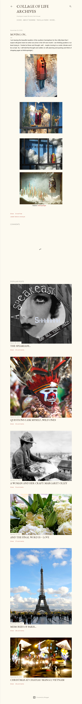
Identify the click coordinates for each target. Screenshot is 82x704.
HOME (19, 20)
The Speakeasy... (20, 346)
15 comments (19, 487)
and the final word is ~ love (29, 537)
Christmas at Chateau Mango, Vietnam (37, 680)
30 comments (19, 350)
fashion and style (20, 216)
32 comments (19, 424)
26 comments (19, 684)
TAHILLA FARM (42, 20)
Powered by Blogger (42, 697)
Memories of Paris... (23, 626)
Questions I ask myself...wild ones (33, 420)
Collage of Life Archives (33, 9)
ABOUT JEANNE (29, 20)
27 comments (19, 541)
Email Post (18, 213)
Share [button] (12, 213)
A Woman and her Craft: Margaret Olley (38, 483)
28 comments (19, 630)
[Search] (70, 6)
